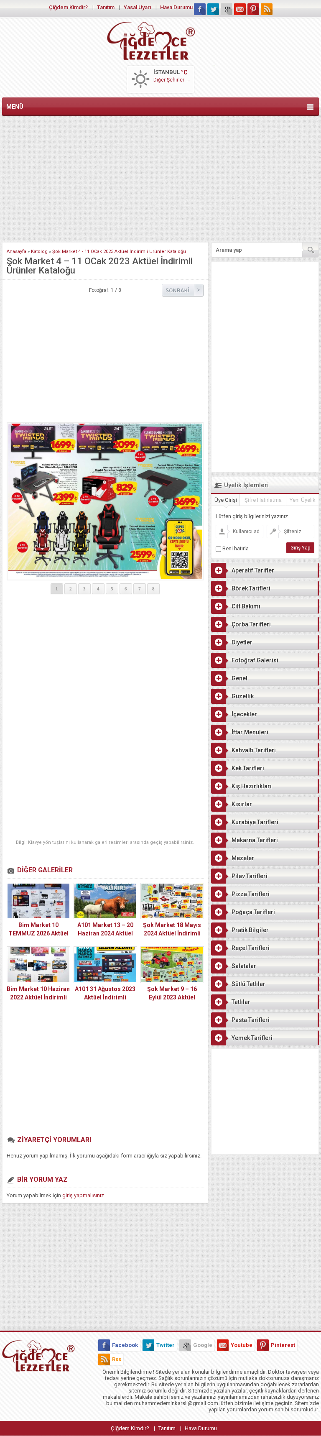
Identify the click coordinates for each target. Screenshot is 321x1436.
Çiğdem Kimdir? (68, 7)
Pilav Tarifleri (250, 876)
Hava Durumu (176, 7)
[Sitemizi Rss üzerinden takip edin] (267, 9)
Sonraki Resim (183, 290)
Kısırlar (242, 804)
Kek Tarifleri (248, 768)
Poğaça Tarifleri (253, 912)
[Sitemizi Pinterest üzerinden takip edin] (253, 9)
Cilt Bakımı (246, 606)
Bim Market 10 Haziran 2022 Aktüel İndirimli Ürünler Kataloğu (38, 997)
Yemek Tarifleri (252, 1038)
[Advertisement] (160, 177)
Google (202, 1345)
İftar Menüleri (250, 732)
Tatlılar (241, 1002)
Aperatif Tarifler (253, 570)
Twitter (165, 1345)
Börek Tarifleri (251, 588)
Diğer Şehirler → (172, 80)
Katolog (39, 251)
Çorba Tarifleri (251, 624)
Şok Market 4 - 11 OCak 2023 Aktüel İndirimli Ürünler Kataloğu (119, 251)
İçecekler (244, 714)
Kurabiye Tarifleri (255, 822)
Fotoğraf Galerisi (255, 660)
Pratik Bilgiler (250, 930)
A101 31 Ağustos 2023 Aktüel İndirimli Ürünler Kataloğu (105, 997)
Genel (239, 678)
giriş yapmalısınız (83, 1195)
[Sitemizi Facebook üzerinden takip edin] (200, 9)
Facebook (125, 1345)
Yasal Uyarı (137, 7)
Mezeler (243, 858)
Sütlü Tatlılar (248, 984)
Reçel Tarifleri (251, 948)
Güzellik (243, 696)
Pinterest (283, 1345)
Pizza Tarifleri (251, 894)
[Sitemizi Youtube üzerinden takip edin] (240, 9)
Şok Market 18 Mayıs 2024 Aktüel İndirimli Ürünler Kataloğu (172, 933)
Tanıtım (106, 7)
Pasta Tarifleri (251, 1020)
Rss (116, 1359)
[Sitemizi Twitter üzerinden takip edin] (213, 9)
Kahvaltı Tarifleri (254, 750)
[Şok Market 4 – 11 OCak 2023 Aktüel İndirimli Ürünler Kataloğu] (105, 501)
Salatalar (244, 966)
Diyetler (242, 642)
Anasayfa (16, 251)
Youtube (241, 1345)
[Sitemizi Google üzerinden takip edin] (226, 9)
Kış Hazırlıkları (252, 786)
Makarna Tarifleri (255, 840)
